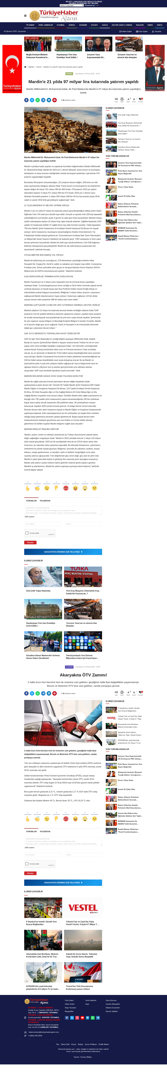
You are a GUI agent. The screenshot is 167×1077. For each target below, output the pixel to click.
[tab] (31, 500)
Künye (73, 1044)
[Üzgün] (94, 484)
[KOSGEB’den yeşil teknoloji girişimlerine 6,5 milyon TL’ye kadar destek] (43, 972)
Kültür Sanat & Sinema (122, 25)
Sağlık (105, 25)
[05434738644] (93, 1018)
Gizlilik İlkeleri (104, 1044)
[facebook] (26, 100)
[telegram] (43, 100)
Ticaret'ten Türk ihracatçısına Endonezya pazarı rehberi (79, 987)
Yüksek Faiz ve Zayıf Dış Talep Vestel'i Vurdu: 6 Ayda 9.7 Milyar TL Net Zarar (82, 923)
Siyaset (94, 25)
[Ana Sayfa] (25, 67)
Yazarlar (157, 31)
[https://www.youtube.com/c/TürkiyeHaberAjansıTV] (82, 1018)
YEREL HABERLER (45, 25)
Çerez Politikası (91, 1044)
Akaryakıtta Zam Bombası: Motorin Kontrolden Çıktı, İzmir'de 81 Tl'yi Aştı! (42, 955)
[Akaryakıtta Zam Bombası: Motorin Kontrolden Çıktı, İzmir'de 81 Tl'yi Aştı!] (43, 940)
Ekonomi (83, 25)
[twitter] (32, 100)
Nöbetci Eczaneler (113, 1008)
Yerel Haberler (90, 1000)
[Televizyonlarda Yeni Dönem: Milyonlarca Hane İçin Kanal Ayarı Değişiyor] (83, 641)
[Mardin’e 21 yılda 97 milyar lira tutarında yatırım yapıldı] (63, 130)
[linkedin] (49, 100)
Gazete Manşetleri (113, 1004)
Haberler (31, 67)
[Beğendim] (27, 484)
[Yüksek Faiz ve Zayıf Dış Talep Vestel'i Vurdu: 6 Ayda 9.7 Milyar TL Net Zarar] (83, 907)
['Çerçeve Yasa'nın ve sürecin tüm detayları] (83, 609)
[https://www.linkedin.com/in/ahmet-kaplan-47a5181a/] (87, 1018)
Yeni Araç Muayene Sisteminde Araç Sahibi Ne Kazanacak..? (82, 592)
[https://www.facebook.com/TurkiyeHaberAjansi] (67, 1018)
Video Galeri (126, 31)
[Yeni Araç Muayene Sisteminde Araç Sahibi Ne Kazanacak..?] (83, 577)
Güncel (72, 25)
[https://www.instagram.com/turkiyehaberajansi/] (77, 1018)
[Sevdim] (46, 484)
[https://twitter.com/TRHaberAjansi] (72, 1018)
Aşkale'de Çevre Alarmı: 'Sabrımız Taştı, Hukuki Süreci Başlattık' (81, 955)
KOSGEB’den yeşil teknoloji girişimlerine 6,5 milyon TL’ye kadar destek (42, 987)
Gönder (30, 543)
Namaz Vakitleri (112, 1011)
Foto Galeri (143, 31)
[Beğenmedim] (56, 484)
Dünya (159, 25)
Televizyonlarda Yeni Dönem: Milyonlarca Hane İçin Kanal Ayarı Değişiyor (81, 657)
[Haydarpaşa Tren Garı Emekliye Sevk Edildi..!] (43, 609)
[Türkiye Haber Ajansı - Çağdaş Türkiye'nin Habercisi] (54, 16)
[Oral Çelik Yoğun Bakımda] (43, 577)
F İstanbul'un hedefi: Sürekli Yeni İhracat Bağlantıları (41, 923)
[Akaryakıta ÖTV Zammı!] (63, 723)
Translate (103, 5)
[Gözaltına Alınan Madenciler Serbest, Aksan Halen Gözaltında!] (43, 641)
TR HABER (30, 25)
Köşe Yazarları (70, 1008)
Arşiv (87, 1004)
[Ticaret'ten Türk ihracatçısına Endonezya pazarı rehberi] (83, 972)
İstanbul (61, 25)
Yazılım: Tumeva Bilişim (83, 1057)
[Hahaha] (75, 484)
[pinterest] (54, 100)
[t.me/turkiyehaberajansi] (98, 1018)
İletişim (80, 1044)
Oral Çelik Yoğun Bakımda (38, 591)
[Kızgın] (65, 484)
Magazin (140, 25)
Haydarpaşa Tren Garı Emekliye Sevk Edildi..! (40, 624)
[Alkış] (37, 484)
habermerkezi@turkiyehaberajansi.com (44, 1032)
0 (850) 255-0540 (35, 1036)
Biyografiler (69, 1011)
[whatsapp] (37, 100)
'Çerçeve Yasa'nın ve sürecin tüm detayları (81, 624)
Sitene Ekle (65, 1044)
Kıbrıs (150, 25)
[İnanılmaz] (85, 484)
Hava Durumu (111, 1000)
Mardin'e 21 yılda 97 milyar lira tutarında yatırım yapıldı (63, 67)
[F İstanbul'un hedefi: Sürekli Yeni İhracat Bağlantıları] (43, 907)
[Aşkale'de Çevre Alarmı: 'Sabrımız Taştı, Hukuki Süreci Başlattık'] (83, 940)
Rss (57, 1044)
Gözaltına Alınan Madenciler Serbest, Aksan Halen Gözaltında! (43, 656)
